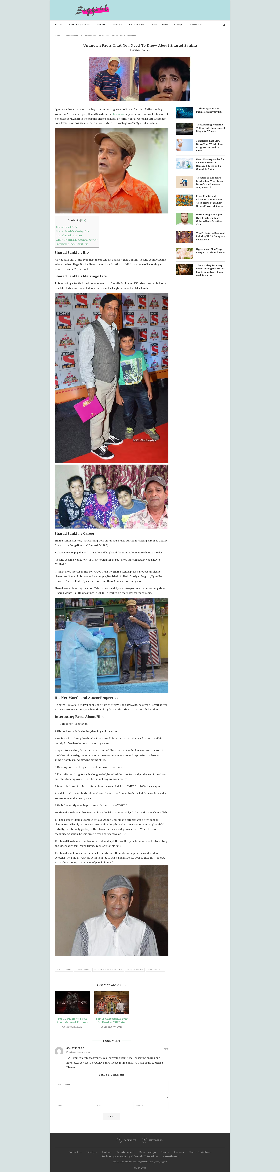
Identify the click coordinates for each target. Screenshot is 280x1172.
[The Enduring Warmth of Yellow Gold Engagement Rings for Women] (184, 125)
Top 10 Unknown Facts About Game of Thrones (72, 1020)
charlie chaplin (64, 970)
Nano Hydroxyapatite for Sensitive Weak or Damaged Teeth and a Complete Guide (210, 164)
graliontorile (75, 1048)
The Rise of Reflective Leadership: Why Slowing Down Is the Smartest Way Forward (210, 182)
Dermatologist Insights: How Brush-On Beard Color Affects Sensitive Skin (209, 219)
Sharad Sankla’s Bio (67, 227)
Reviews (178, 25)
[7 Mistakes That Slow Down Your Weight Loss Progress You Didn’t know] (184, 141)
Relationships (137, 25)
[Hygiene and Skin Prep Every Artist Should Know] (184, 250)
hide (83, 220)
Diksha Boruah (141, 50)
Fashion (101, 25)
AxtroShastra (170, 1156)
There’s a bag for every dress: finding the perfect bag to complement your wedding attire (210, 270)
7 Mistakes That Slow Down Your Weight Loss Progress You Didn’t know (209, 145)
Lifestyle (117, 25)
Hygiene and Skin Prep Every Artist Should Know (210, 251)
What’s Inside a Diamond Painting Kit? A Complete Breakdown (210, 236)
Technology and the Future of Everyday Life (209, 110)
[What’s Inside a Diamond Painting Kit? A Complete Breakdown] (184, 233)
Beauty (59, 25)
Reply (166, 1049)
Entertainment (159, 25)
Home (57, 35)
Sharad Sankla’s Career (69, 235)
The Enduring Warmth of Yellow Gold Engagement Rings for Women (210, 128)
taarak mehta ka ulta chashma (108, 970)
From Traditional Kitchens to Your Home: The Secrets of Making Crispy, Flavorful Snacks (209, 201)
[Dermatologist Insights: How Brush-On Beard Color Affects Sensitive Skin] (184, 215)
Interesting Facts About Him (72, 244)
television (119, 114)
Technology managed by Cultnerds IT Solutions (130, 1156)
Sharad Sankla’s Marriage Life (73, 231)
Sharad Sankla (82, 970)
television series (155, 970)
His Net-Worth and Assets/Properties (77, 239)
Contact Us (195, 25)
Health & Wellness (79, 25)
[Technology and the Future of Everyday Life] (184, 109)
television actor (135, 970)
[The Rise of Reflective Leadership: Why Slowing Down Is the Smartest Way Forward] (184, 178)
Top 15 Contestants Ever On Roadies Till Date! (111, 1020)
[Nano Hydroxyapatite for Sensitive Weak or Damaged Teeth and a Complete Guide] (184, 160)
